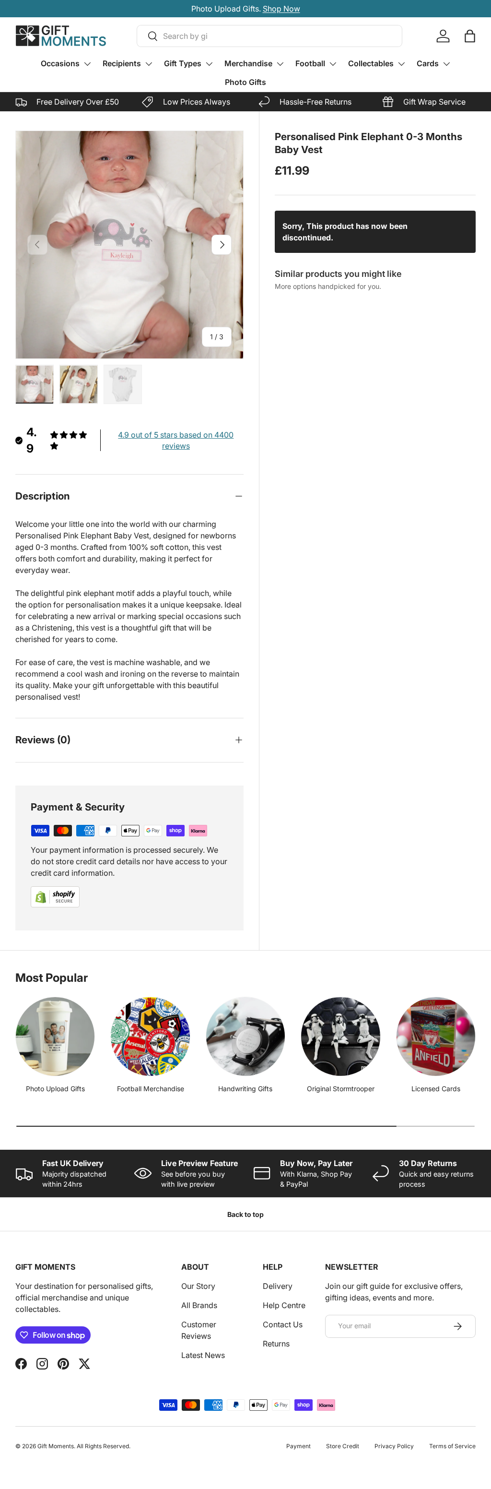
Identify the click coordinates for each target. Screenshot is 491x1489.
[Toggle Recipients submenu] (148, 64)
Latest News (203, 1355)
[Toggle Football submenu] (333, 64)
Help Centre (284, 1305)
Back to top (245, 1214)
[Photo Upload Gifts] (55, 1036)
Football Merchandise (150, 1088)
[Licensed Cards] (436, 1036)
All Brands (199, 1305)
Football (310, 63)
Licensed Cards (435, 1088)
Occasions (60, 63)
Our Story (198, 1286)
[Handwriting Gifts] (245, 1036)
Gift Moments (55, 1446)
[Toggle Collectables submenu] (401, 64)
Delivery (277, 1286)
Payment (298, 1446)
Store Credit (342, 1446)
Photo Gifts (245, 82)
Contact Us (283, 1324)
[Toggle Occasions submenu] (87, 64)
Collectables (371, 63)
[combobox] (269, 36)
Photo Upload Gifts (55, 1088)
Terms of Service (452, 1446)
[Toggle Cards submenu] (446, 64)
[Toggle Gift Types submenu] (209, 64)
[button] (469, 36)
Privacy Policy (394, 1446)
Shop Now (296, 8)
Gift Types (182, 63)
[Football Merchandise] (150, 1036)
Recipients (122, 63)
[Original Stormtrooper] (340, 1036)
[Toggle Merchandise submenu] (280, 64)
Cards (428, 63)
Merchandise (248, 63)
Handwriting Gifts (245, 1088)
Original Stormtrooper (340, 1088)
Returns (276, 1343)
